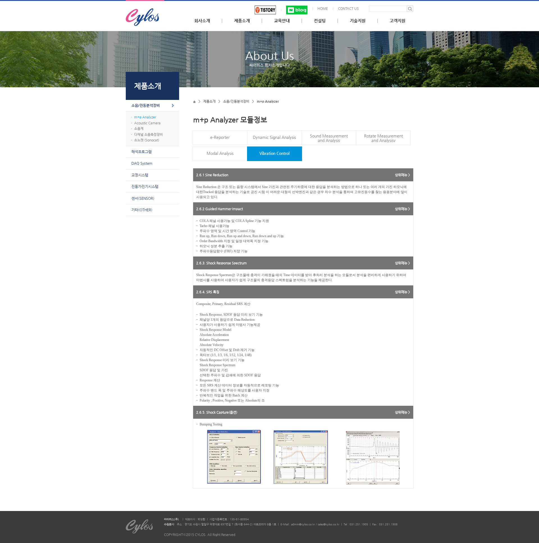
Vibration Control (274, 153)
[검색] (410, 9)
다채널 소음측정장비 (148, 134)
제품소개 (242, 20)
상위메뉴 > (402, 175)
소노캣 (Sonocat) (146, 140)
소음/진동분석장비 (145, 105)
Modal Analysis (220, 153)
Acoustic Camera (147, 123)
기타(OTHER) (141, 210)
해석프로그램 (141, 152)
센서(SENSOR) (142, 198)
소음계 (138, 128)
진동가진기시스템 (144, 186)
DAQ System (141, 163)
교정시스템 (139, 175)
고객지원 (397, 20)
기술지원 (358, 20)
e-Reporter (220, 137)
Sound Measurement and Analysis (329, 138)
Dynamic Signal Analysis (274, 137)
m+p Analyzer (145, 117)
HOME (323, 8)
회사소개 (202, 20)
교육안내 (282, 20)
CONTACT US (348, 8)
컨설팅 (320, 20)
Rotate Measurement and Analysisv (383, 138)
